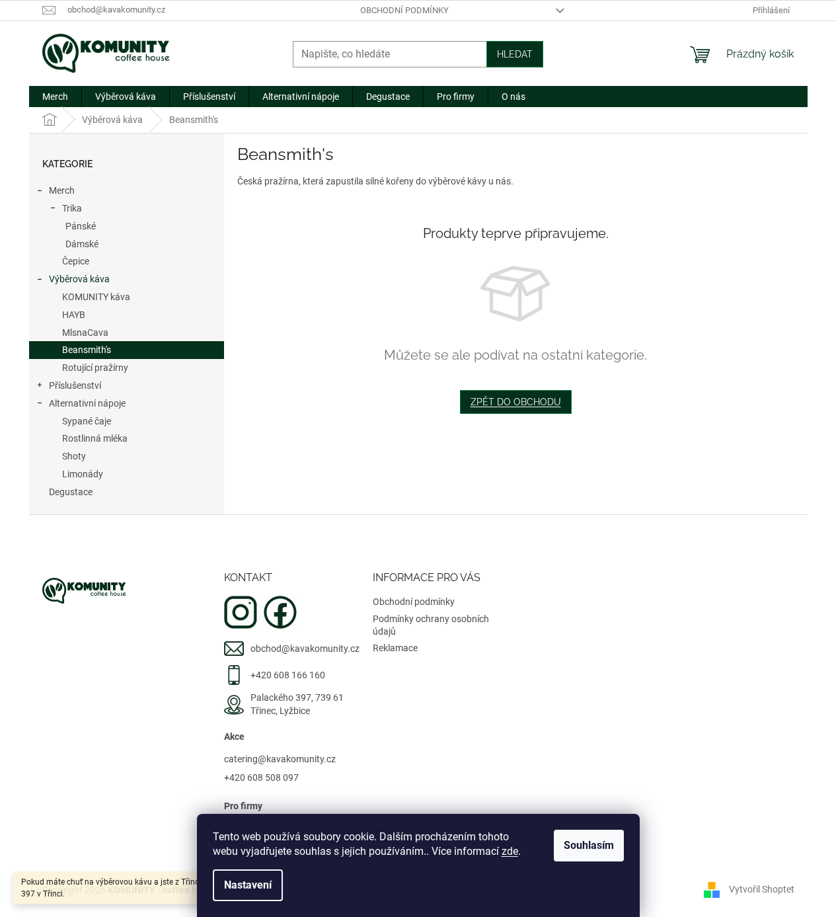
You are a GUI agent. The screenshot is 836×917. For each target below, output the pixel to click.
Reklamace (395, 648)
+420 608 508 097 (261, 777)
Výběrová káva (79, 279)
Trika (72, 208)
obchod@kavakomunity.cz (305, 648)
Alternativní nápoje (87, 403)
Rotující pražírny (95, 367)
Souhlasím (589, 845)
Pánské (80, 226)
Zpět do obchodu (516, 402)
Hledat (515, 54)
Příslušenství (75, 385)
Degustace (71, 492)
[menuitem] (55, 96)
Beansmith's (86, 349)
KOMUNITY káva (96, 297)
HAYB (73, 314)
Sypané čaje (86, 421)
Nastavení (248, 885)
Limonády (82, 474)
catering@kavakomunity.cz (280, 759)
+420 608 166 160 (287, 675)
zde (510, 851)
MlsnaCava (85, 332)
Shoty (74, 456)
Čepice (75, 261)
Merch (62, 190)
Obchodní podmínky (404, 10)
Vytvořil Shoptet (761, 889)
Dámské (81, 244)
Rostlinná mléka (95, 438)
